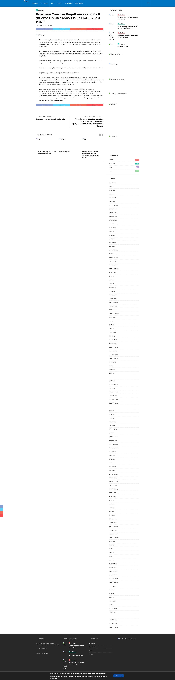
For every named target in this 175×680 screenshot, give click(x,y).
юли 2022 (111, 366)
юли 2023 (111, 321)
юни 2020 (112, 459)
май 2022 (111, 373)
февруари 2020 (113, 474)
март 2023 (112, 336)
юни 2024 (111, 280)
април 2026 (112, 197)
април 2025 (112, 242)
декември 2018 (113, 526)
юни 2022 (112, 369)
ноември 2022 (113, 351)
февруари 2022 (113, 384)
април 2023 (112, 332)
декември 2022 (113, 347)
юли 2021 (111, 410)
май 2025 (111, 239)
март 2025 (112, 246)
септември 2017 (113, 582)
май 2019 (111, 507)
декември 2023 (113, 302)
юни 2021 (111, 414)
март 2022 (112, 380)
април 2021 (112, 422)
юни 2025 (111, 235)
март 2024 (112, 291)
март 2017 (112, 604)
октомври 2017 (113, 578)
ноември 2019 (113, 485)
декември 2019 (113, 481)
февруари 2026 (113, 205)
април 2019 (112, 511)
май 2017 (111, 597)
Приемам (118, 676)
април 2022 (112, 377)
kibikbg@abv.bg (42, 648)
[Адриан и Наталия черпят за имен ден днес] (112, 36)
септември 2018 (113, 537)
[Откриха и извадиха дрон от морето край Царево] (46, 144)
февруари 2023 (113, 339)
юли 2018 (111, 545)
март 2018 (112, 560)
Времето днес (64, 151)
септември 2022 (114, 358)
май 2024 (111, 283)
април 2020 (112, 466)
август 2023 (112, 317)
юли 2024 (111, 276)
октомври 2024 (113, 265)
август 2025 (112, 227)
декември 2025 (113, 212)
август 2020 (112, 451)
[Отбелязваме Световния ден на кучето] (111, 15)
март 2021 (112, 425)
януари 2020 (112, 478)
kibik (40, 25)
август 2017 (112, 586)
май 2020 (112, 463)
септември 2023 (113, 313)
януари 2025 (112, 253)
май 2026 (111, 194)
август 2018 (112, 541)
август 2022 (112, 362)
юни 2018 (111, 548)
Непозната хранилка (129, 639)
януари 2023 (112, 343)
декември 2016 (113, 616)
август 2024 (112, 272)
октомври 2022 (113, 354)
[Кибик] (26, 1)
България (44, 3)
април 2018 (112, 556)
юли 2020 (112, 455)
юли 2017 (111, 590)
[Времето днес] (69, 144)
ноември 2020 (113, 440)
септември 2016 (113, 627)
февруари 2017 (113, 608)
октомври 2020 (113, 444)
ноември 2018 (113, 530)
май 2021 (111, 418)
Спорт (60, 3)
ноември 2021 (113, 395)
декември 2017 (113, 571)
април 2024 (112, 287)
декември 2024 (113, 257)
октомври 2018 (113, 534)
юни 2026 (112, 190)
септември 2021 (113, 403)
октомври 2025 (113, 220)
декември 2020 (113, 436)
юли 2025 (111, 231)
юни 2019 (111, 504)
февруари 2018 (113, 563)
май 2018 (111, 552)
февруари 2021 (113, 429)
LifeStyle (69, 3)
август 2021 (112, 407)
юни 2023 (111, 324)
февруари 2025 (113, 250)
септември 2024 (113, 268)
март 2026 (112, 201)
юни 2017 (111, 593)
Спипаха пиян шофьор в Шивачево (50, 119)
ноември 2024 (113, 261)
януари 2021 (112, 433)
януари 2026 (112, 209)
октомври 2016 (113, 623)
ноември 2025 (113, 216)
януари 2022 (112, 388)
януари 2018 (112, 567)
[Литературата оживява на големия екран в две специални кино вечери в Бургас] (92, 144)
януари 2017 (112, 612)
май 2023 (111, 328)
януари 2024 (112, 298)
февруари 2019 (113, 519)
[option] (46, 146)
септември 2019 (113, 492)
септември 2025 (113, 224)
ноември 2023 (113, 306)
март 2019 (112, 515)
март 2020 (112, 470)
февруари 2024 (113, 295)
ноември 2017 (113, 575)
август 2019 (112, 496)
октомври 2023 (113, 309)
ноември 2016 (113, 619)
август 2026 (112, 183)
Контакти (79, 3)
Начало (35, 3)
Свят (53, 3)
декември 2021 (113, 392)
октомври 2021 (113, 399)
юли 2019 (111, 500)
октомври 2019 (113, 489)
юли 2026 (111, 186)
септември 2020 (114, 448)
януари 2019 (112, 522)
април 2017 (112, 601)
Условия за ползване (42, 653)
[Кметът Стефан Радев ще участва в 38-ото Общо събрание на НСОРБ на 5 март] (40, 35)
